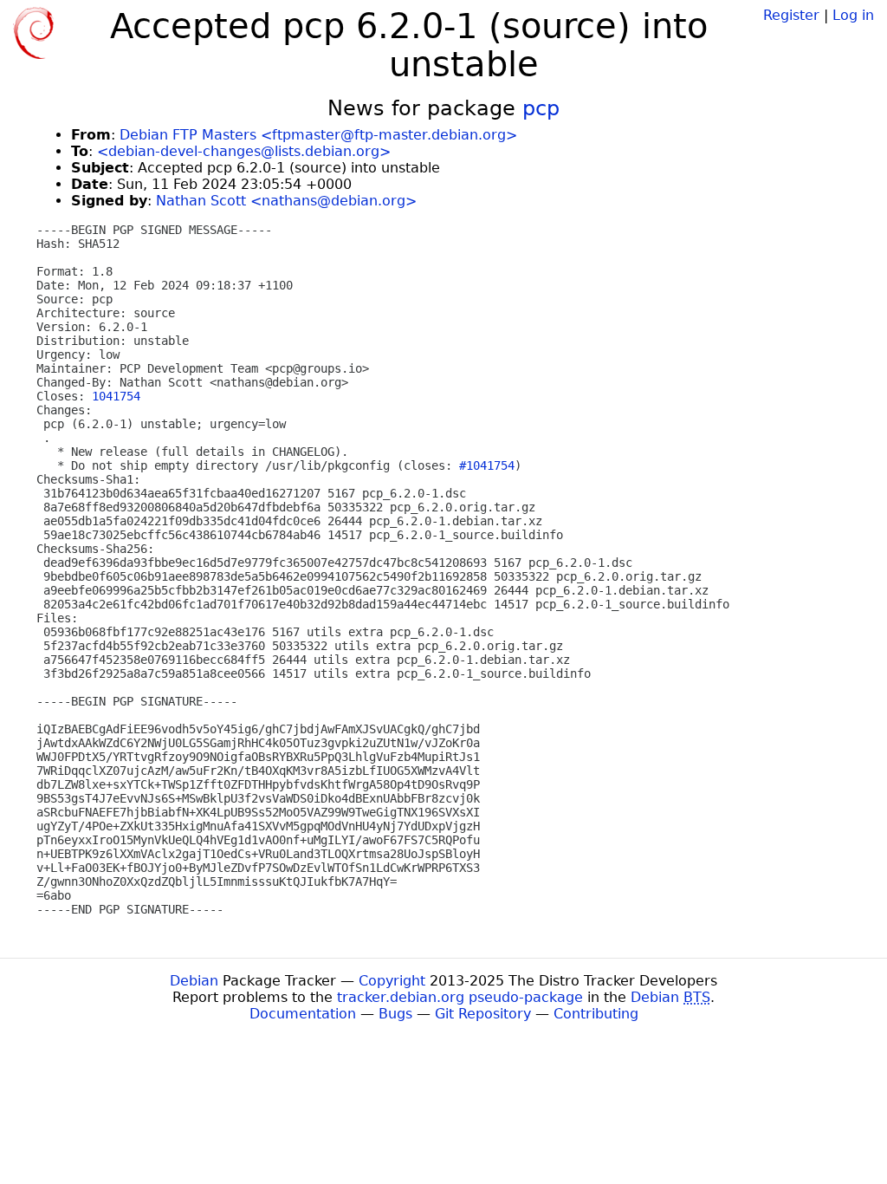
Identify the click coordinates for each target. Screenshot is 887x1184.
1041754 (116, 396)
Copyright (392, 981)
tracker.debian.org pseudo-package (460, 997)
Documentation (302, 1013)
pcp (541, 108)
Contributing (596, 1013)
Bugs (395, 1013)
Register (791, 15)
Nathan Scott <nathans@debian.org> (286, 200)
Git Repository (483, 1013)
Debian (194, 981)
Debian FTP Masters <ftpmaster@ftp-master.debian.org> (318, 135)
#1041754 (487, 465)
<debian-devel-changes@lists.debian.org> (244, 151)
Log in (853, 15)
